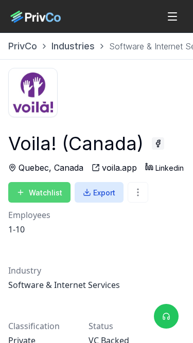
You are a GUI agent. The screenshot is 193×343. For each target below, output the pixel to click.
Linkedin (169, 168)
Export (104, 192)
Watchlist (45, 192)
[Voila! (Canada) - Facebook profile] (158, 143)
